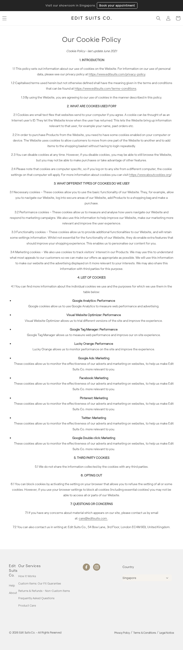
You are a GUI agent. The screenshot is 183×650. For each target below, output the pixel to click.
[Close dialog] (174, 277)
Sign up (135, 354)
